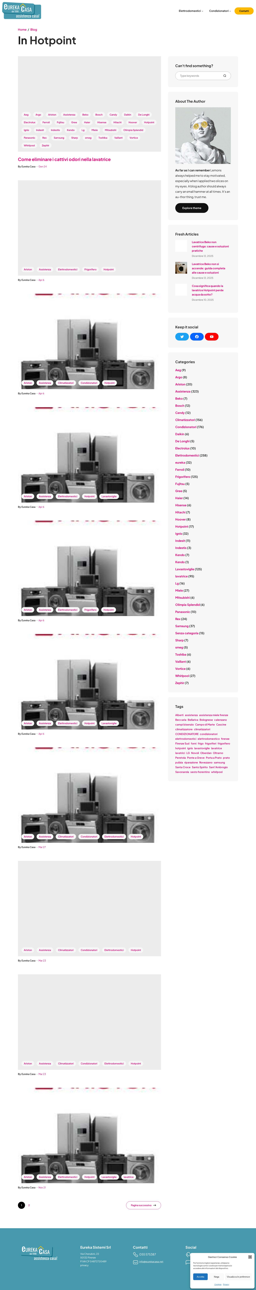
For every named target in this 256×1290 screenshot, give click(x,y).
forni (193, 743)
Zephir (45, 145)
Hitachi (117, 122)
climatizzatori (202, 729)
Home (22, 29)
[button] (250, 1256)
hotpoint (180, 748)
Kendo (71, 130)
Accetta (200, 1276)
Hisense (101, 122)
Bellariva (193, 719)
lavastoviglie (202, 748)
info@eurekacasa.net (151, 1261)
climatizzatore (184, 729)
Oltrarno (218, 753)
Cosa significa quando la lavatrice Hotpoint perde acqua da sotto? (208, 290)
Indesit (40, 130)
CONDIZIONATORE (187, 734)
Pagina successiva (141, 1205)
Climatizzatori (66, 382)
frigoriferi (210, 743)
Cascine (221, 724)
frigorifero (224, 743)
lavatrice (129, 1176)
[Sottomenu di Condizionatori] (230, 11)
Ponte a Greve (196, 757)
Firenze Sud (182, 743)
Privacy (226, 1284)
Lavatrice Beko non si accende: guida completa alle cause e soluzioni (208, 268)
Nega (216, 1276)
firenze (225, 738)
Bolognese (206, 719)
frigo (201, 743)
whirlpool (217, 771)
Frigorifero (90, 269)
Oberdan (206, 753)
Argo (38, 114)
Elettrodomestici (67, 269)
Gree (74, 122)
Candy (113, 114)
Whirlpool (29, 145)
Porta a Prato (214, 757)
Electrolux (29, 122)
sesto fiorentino (200, 771)
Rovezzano (205, 762)
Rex (44, 137)
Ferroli (46, 122)
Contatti (244, 10)
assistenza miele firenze (213, 715)
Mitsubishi (110, 130)
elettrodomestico (209, 738)
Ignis (26, 130)
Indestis (55, 130)
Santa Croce (183, 767)
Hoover (133, 122)
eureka (180, 462)
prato (226, 757)
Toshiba (103, 137)
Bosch (99, 114)
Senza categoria (187, 633)
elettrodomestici (185, 738)
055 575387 (147, 1254)
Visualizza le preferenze (238, 1276)
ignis (190, 748)
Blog (33, 29)
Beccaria (180, 719)
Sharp (74, 137)
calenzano (220, 719)
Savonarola (182, 771)
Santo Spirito (200, 767)
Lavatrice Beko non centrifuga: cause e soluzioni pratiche (210, 246)
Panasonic (29, 137)
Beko (85, 114)
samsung (219, 762)
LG (188, 753)
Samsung (59, 137)
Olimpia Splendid (133, 130)
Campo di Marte (205, 724)
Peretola (180, 757)
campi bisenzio (184, 724)
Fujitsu (60, 122)
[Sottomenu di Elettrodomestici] (202, 11)
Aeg (26, 114)
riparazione (191, 762)
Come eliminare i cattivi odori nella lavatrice (64, 159)
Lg (83, 130)
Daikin (127, 114)
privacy (84, 1265)
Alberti (179, 715)
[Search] (226, 76)
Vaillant (118, 137)
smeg (88, 137)
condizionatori (208, 734)
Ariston (52, 114)
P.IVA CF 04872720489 (93, 1261)
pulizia (179, 762)
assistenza (191, 715)
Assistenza (69, 114)
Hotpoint (149, 122)
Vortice (134, 137)
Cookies (217, 1284)
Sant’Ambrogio (218, 767)
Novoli (195, 753)
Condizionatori (89, 382)
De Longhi (143, 114)
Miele (95, 130)
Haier (87, 122)
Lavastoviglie (109, 496)
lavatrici (180, 753)
